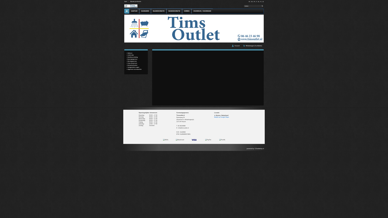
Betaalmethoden (132, 65)
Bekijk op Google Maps (221, 117)
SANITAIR (134, 11)
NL (258, 1)
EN (252, 1)
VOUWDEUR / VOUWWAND (202, 11)
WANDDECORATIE (174, 11)
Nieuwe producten (135, 1)
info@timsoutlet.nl (183, 128)
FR (254, 1)
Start (125, 1)
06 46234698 (181, 126)
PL (260, 1)
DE (249, 1)
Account (237, 46)
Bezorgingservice (132, 59)
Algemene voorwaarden (135, 69)
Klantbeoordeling (133, 57)
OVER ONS (131, 55)
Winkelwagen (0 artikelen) (254, 46)
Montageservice (132, 61)
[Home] (126, 11)
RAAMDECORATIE (158, 11)
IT (256, 1)
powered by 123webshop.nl (255, 148)
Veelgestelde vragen (133, 67)
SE (263, 1)
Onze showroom (132, 63)
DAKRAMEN (145, 11)
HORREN (186, 11)
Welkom (130, 53)
